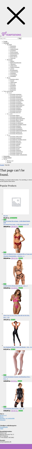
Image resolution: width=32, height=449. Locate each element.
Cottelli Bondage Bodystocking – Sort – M (13, 408)
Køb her (20, 226)
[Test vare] (16, 214)
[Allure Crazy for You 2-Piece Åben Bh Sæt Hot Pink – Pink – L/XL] (16, 313)
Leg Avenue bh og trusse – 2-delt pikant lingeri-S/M (16, 224)
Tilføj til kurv (13, 218)
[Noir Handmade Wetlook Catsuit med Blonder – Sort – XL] (16, 345)
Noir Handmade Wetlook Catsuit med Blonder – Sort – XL (17, 347)
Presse (1, 417)
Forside (2, 165)
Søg (20, 38)
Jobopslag (2, 420)
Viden (1, 428)
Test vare (5, 215)
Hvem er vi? (3, 415)
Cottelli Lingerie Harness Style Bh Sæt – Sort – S (15, 285)
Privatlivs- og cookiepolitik (7, 418)
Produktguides (4, 427)
